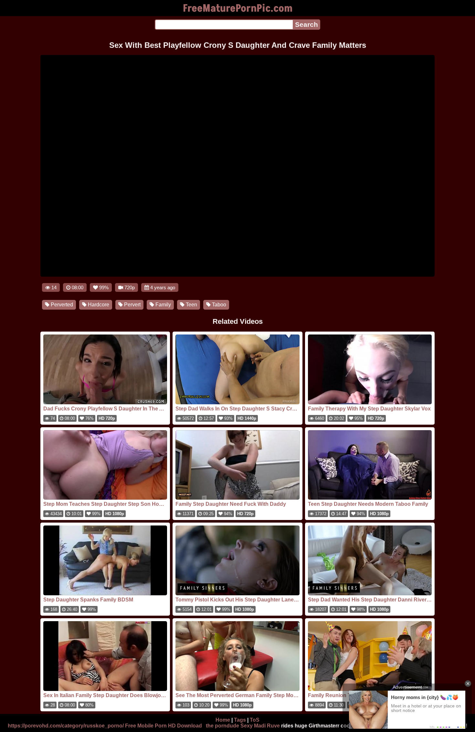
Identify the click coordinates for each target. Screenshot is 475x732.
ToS (254, 720)
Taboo (218, 304)
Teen (191, 304)
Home (223, 720)
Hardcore (98, 304)
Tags (240, 720)
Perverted (61, 304)
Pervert (132, 304)
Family (162, 304)
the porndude (222, 725)
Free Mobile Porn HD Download (163, 725)
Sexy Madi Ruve (260, 725)
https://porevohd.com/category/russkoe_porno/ (66, 725)
